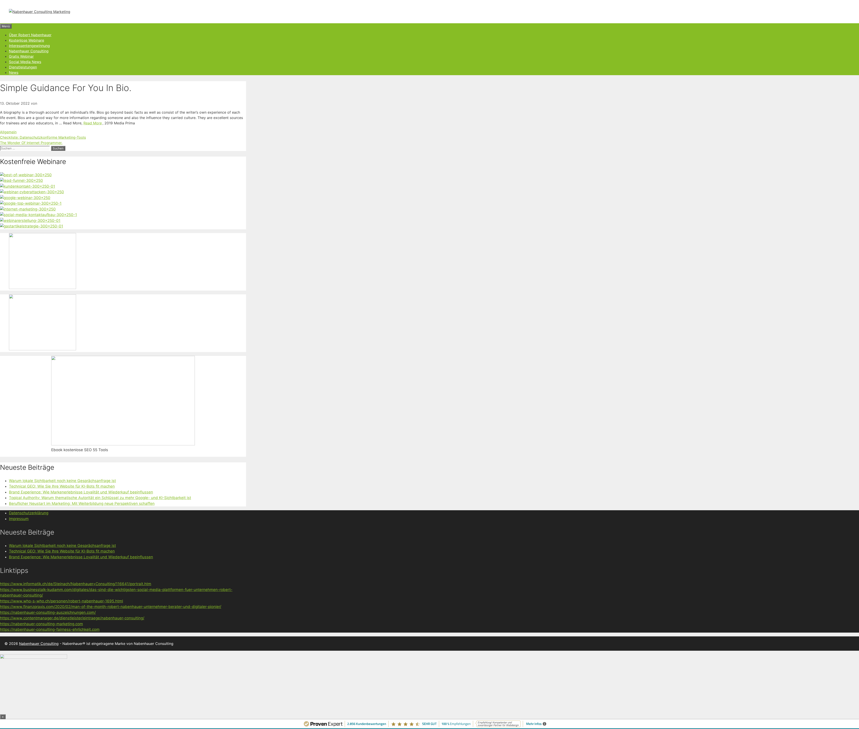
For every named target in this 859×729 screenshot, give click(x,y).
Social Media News (25, 62)
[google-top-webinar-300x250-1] (31, 203)
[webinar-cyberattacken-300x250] (32, 192)
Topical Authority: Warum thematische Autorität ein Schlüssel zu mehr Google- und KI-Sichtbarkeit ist (100, 497)
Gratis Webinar (21, 56)
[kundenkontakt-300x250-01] (27, 186)
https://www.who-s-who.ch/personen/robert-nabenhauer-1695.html (61, 601)
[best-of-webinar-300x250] (26, 175)
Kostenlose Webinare (26, 40)
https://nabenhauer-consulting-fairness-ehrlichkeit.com (50, 629)
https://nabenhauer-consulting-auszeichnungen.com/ (48, 612)
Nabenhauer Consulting (29, 51)
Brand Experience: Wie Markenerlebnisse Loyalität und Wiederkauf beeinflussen (81, 492)
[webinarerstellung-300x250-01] (30, 220)
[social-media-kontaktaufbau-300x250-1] (38, 215)
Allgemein (8, 132)
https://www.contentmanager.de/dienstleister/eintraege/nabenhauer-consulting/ (72, 618)
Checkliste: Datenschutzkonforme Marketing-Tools (43, 137)
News (13, 72)
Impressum (19, 518)
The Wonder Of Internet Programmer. (31, 142)
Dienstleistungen (23, 67)
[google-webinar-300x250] (25, 198)
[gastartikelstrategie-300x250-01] (31, 226)
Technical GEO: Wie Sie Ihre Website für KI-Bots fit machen (62, 486)
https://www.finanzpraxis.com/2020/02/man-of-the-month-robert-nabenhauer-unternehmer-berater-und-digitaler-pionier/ (110, 606)
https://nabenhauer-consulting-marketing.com (41, 624)
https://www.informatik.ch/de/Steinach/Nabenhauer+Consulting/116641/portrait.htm (75, 584)
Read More (92, 123)
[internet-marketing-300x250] (28, 209)
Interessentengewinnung (29, 45)
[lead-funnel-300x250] (21, 180)
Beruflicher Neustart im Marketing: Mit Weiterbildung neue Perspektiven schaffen (82, 503)
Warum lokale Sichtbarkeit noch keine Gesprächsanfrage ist (62, 480)
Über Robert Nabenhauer (30, 35)
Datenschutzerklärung (28, 513)
